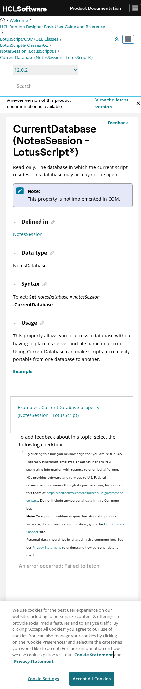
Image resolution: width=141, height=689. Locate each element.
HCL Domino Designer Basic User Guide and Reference (52, 26)
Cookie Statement (93, 655)
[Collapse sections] (117, 39)
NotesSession (28, 234)
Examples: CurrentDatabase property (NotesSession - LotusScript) (58, 411)
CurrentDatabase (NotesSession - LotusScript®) (46, 57)
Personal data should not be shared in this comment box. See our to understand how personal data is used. (74, 547)
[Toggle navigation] (135, 8)
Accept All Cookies (91, 678)
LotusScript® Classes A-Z (24, 45)
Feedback (118, 123)
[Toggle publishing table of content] (128, 39)
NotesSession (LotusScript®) (28, 51)
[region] (70, 645)
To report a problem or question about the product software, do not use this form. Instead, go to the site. (75, 524)
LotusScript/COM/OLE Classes (29, 39)
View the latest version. (111, 103)
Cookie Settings (43, 678)
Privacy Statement (46, 547)
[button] (15, 221)
